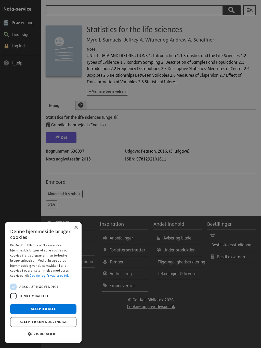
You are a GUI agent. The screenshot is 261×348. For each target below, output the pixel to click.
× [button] (76, 228)
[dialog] (43, 282)
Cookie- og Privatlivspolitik (49, 275)
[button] (43, 334)
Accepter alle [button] (43, 309)
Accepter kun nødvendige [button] (43, 322)
